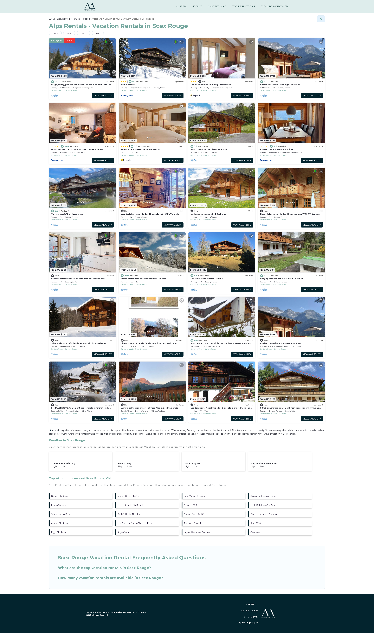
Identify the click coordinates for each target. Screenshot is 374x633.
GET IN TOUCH (249, 610)
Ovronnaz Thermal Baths (263, 496)
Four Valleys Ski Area (194, 496)
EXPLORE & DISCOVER (274, 6)
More (98, 33)
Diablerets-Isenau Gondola (263, 514)
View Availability (103, 96)
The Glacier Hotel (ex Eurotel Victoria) (140, 149)
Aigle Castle (124, 532)
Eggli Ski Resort (59, 532)
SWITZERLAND (217, 6)
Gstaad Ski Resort (60, 496)
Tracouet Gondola (193, 523)
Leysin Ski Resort (60, 505)
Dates (55, 33)
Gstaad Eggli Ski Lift (194, 514)
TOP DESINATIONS (243, 6)
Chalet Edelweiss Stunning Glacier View (211, 84)
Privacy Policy (248, 622)
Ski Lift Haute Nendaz (129, 514)
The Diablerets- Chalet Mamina (207, 278)
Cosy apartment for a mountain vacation (281, 278)
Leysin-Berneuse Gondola (197, 532)
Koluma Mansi (128, 84)
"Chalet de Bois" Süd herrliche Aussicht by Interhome (78, 343)
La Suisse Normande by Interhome (208, 214)
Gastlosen (255, 532)
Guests (83, 33)
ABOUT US (252, 604)
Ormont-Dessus (71, 90)
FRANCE (197, 6)
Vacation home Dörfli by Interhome (209, 149)
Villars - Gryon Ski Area (129, 496)
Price (69, 33)
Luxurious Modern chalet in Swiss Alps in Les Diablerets (149, 408)
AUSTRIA (181, 6)
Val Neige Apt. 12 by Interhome (67, 214)
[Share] (321, 18)
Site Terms (251, 616)
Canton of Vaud (57, 90)
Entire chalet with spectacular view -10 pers (143, 278)
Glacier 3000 (190, 505)
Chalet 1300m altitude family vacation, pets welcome (148, 343)
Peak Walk (255, 523)
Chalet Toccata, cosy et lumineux (277, 149)
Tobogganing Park (60, 514)
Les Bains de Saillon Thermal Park (135, 523)
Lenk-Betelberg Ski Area (262, 505)
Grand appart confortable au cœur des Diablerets (77, 149)
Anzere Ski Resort (60, 523)
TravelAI (118, 612)
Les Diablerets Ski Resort (130, 505)
